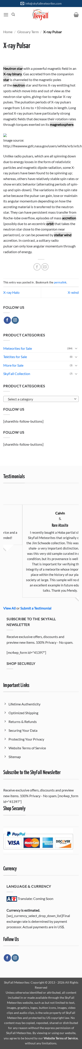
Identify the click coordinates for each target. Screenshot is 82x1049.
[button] (6, 14)
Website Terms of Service (61, 1038)
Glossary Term (28, 32)
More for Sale (13, 365)
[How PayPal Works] (38, 840)
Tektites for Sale (15, 357)
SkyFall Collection (16, 373)
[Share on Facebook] (37, 266)
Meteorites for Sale (17, 348)
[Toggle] (76, 348)
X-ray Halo (11, 292)
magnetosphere (61, 124)
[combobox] (41, 399)
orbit (50, 224)
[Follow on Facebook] (7, 320)
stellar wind (63, 235)
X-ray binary (12, 74)
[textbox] (40, 399)
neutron (19, 85)
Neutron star (13, 68)
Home (7, 32)
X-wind (73, 292)
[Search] (13, 14)
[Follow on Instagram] (15, 320)
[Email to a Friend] (45, 266)
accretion (69, 218)
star (6, 80)
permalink (60, 282)
